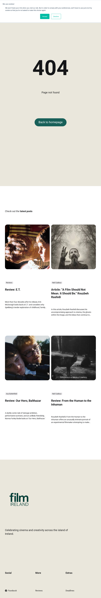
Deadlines (70, 590)
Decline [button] (56, 16)
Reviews (9, 283)
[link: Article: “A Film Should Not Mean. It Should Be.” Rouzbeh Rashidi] (73, 268)
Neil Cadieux (56, 283)
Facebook (12, 590)
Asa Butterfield (11, 394)
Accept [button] (44, 16)
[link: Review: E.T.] (27, 268)
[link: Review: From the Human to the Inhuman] (73, 379)
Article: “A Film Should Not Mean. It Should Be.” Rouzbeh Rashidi (70, 293)
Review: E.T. (12, 289)
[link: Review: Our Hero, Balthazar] (27, 379)
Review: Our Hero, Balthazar (23, 400)
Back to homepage (51, 122)
